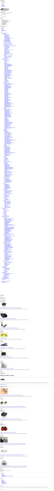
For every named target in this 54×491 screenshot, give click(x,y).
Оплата (3, 4)
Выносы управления (7, 52)
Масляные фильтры (7, 276)
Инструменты (6, 58)
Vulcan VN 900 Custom (7, 143)
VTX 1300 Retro (7, 80)
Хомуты (6, 57)
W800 (5, 145)
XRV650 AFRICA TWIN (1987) (8, 224)
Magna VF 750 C (7, 63)
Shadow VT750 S (7, 76)
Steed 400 (6, 78)
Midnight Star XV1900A (8, 115)
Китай (5, 298)
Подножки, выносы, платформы (9, 49)
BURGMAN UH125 (7, 268)
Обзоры (3, 29)
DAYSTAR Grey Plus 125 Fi (8, 181)
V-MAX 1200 (6, 120)
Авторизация (3, 2)
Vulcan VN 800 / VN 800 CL (8, 140)
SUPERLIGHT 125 (7, 186)
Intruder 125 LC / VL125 (8, 92)
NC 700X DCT (6, 225)
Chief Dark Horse (7, 158)
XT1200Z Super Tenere (7, 242)
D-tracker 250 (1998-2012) (8, 256)
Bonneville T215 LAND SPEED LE (9, 168)
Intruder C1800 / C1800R (8, 99)
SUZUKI (4, 82)
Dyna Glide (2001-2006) (7, 147)
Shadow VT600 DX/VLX (8, 71)
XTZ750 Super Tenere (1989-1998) (9, 239)
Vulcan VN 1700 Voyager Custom (9, 137)
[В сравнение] (4, 322)
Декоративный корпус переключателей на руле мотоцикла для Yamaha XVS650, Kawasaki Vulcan (12, 406)
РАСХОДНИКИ (4, 272)
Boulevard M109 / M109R (8, 87)
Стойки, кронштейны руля (8, 56)
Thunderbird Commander (8, 176)
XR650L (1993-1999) (7, 222)
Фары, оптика (6, 48)
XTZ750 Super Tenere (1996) (8, 240)
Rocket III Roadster (7, 170)
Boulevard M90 (6, 89)
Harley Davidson (5, 146)
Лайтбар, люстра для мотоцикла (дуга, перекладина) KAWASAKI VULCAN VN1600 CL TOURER (12, 443)
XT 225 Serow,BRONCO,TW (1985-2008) (10, 235)
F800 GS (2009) (7, 264)
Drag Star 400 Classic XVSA (8, 111)
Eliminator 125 (6, 130)
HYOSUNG (4, 189)
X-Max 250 (6, 270)
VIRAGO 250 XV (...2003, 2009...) (9, 122)
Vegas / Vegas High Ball (7, 206)
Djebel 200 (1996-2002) (7, 243)
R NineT (6, 209)
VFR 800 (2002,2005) (7, 230)
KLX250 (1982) (7, 255)
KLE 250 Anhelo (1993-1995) (8, 254)
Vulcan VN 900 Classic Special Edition (9, 142)
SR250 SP (6, 118)
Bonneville (6, 163)
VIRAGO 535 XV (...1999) (8, 123)
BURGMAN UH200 (7, 269)
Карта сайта (3, 476)
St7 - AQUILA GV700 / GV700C (9, 193)
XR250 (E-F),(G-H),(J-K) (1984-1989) (9, 218)
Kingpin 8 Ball (6, 205)
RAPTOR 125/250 (7, 195)
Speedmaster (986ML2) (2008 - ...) (9, 171)
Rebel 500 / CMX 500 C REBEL (9, 65)
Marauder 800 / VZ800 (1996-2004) (9, 106)
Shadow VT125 (6, 68)
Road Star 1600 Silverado (8, 116)
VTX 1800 (6, 81)
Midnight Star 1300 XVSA (8, 114)
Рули (5, 55)
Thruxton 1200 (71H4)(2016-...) (8, 174)
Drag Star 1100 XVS (7, 109)
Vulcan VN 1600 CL (7, 133)
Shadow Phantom (7, 67)
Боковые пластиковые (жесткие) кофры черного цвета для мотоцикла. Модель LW (10, 307)
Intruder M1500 (6, 101)
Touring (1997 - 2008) (7, 154)
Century (6, 214)
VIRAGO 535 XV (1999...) (8, 124)
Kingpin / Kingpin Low (7, 204)
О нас (2, 473)
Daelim (4, 177)
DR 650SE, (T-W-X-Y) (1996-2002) (9, 247)
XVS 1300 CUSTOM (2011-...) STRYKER (10, 127)
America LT (6, 162)
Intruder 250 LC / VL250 (8, 94)
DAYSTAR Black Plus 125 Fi (8, 180)
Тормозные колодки (5, 275)
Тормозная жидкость (7, 274)
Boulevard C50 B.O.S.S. (8, 84)
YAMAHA (4, 108)
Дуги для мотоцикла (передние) (9, 43)
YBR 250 (6, 129)
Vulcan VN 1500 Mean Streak (8, 132)
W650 (5, 144)
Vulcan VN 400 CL (7, 138)
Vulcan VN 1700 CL (7, 135)
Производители (4, 481)
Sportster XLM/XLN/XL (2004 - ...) (9, 153)
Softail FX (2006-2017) (7, 151)
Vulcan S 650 (6, 131)
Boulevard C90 (6, 85)
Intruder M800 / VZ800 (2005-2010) (9, 103)
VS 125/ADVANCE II (7, 182)
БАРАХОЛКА (3, 279)
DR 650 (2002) (6, 248)
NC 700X (6, 226)
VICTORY (4, 200)
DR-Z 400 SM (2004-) (7, 245)
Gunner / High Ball (7, 201)
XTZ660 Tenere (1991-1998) (8, 238)
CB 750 (6, 62)
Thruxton (6, 173)
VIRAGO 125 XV (7, 121)
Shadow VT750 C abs (7, 73)
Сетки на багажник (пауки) (8, 42)
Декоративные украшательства (8, 53)
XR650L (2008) (6, 223)
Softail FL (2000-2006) (7, 148)
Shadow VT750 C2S (7, 74)
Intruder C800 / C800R (7, 100)
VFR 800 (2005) (7, 232)
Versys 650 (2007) (7, 259)
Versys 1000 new (7, 260)
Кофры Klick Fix (7, 34)
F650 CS (6, 263)
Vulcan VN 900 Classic (7, 141)
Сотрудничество (4, 475)
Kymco (4, 197)
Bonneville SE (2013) (7, 165)
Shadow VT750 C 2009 (7, 72)
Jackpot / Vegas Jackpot (7, 203)
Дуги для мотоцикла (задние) (8, 44)
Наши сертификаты (4, 483)
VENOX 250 (6, 198)
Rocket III (6, 169)
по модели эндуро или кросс (5, 216)
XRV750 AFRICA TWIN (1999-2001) (9, 228)
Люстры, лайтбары (7, 47)
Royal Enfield (4, 215)
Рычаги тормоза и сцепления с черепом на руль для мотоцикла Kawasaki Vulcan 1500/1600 (11, 454)
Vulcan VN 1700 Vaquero (8, 136)
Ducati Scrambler (7, 210)
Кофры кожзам (6, 36)
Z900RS (6, 213)
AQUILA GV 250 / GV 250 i (8, 191)
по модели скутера (4, 266)
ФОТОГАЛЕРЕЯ (4, 30)
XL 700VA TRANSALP (8, 229)
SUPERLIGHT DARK (7, 187)
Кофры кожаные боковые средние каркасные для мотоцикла (7, 318)
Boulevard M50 (6, 88)
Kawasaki (4, 212)
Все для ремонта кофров (8, 39)
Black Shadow (6, 60)
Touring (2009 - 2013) (7, 155)
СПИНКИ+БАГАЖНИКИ (6, 40)
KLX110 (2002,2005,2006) (8, 251)
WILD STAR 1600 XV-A (8, 125)
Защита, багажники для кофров (9, 37)
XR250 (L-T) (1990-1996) (8, 219)
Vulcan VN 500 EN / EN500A (8, 139)
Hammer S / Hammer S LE (8, 202)
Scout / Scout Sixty (7, 160)
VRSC (5, 156)
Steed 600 (6, 79)
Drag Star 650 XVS (7, 113)
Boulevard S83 (6, 91)
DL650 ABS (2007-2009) (8, 250)
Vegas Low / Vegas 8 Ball (8, 207)
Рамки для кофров (7, 38)
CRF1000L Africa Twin (7, 234)
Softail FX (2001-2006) (7, 150)
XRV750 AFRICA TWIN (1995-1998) (9, 227)
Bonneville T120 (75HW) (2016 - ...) (9, 167)
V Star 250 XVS (7, 119)
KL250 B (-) (6, 253)
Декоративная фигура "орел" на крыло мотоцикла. (6, 347)
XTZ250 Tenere (6, 236)
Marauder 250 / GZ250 (7, 105)
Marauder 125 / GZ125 (7, 104)
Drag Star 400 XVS (7, 112)
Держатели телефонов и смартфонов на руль (10, 45)
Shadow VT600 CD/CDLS (8, 70)
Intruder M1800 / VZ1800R (8, 102)
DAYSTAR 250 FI (7, 179)
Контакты (3, 6)
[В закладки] (3, 322)
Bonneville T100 (7, 166)
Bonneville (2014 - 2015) (8, 164)
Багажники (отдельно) (7, 41)
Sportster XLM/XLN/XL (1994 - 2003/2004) (10, 152)
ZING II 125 (6, 199)
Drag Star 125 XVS (7, 110)
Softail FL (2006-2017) (7, 149)
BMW (4, 208)
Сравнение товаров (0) (3, 384)
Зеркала (6, 50)
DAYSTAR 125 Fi (7, 178)
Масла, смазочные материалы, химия (8, 273)
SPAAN (2, 298)
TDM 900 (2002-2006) (7, 241)
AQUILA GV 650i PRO (8, 192)
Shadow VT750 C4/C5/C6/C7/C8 (9, 75)
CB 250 (6, 61)
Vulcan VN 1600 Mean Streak (8, 134)
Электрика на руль (7, 46)
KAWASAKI (3, 281)
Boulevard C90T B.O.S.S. (8, 86)
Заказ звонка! (6, 13)
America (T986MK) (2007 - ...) (8, 161)
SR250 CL (6, 117)
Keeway (4, 183)
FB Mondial (4, 211)
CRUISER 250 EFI (7, 184)
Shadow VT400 (6, 69)
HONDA (4, 59)
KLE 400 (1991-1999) (7, 257)
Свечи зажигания (5, 277)
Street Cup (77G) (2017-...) (8, 172)
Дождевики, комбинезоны (6, 278)
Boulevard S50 (6, 90)
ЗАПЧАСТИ (4, 54)
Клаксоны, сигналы (7, 51)
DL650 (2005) (6, 249)
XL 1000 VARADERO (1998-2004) (9, 233)
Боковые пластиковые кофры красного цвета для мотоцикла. (8, 432)
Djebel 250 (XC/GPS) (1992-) (8, 244)
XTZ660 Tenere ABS (7, 237)
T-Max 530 (6, 271)
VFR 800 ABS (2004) (7, 231)
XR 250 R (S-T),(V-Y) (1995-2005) (9, 220)
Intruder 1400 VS (7, 93)
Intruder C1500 (6, 98)
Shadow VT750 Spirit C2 (8, 77)
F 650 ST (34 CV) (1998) (8, 262)
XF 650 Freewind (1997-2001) (8, 246)
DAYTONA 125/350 (7, 194)
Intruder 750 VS (6, 96)
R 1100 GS (6, 265)
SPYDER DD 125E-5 (7, 196)
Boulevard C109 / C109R (8, 83)
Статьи (3, 28)
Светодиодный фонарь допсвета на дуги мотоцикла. (6, 368)
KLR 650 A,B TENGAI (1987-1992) (9, 258)
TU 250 (6, 107)
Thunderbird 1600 (7, 175)
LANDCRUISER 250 (7, 185)
